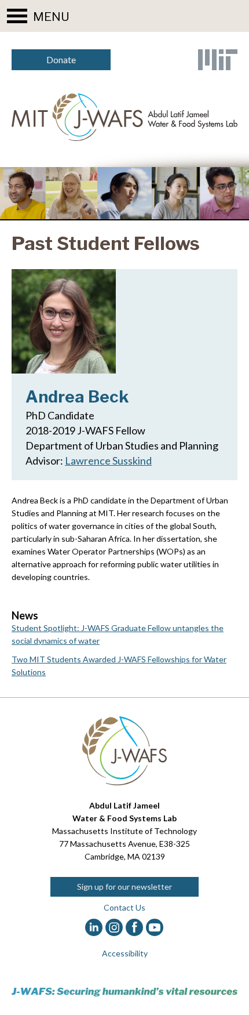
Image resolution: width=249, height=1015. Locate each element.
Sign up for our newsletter (124, 886)
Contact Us (124, 907)
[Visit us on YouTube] (155, 928)
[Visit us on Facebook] (135, 928)
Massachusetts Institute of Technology (124, 831)
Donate (61, 59)
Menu (51, 16)
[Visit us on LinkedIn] (94, 928)
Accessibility (125, 953)
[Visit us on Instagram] (114, 928)
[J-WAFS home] (124, 117)
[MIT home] (217, 59)
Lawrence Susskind (108, 460)
